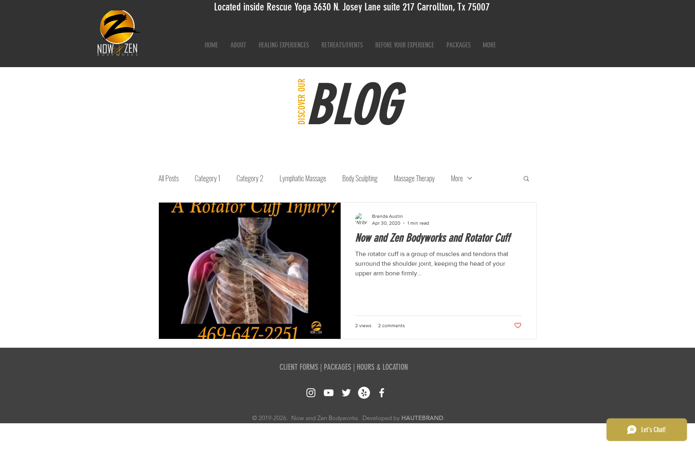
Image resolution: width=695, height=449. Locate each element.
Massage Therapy (414, 178)
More (457, 178)
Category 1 (207, 178)
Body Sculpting (360, 178)
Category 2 (249, 178)
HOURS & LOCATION (382, 367)
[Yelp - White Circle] (364, 393)
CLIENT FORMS (299, 367)
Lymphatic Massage (303, 178)
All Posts (168, 178)
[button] (526, 179)
